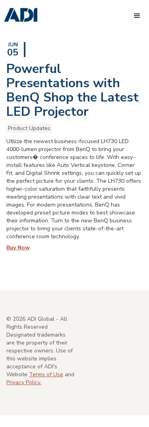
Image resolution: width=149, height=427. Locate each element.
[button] (137, 16)
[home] (18, 15)
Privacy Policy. (23, 382)
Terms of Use (46, 374)
